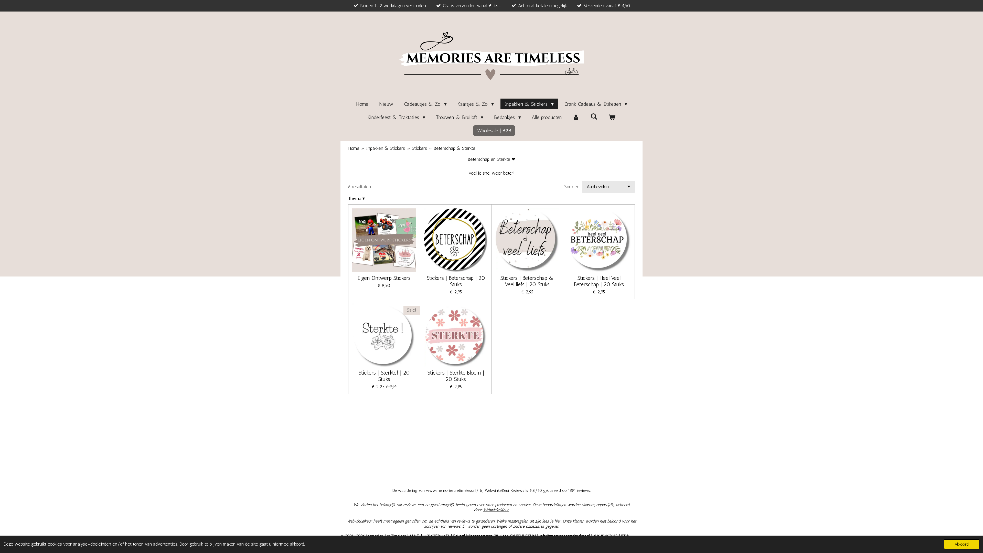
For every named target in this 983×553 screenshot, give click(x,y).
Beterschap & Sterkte (454, 148)
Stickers (419, 148)
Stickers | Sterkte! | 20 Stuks (384, 375)
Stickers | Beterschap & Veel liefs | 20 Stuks (527, 281)
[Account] (576, 117)
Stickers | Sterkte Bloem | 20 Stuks (455, 375)
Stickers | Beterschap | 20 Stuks (455, 281)
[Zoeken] (594, 116)
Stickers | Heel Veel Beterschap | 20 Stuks (599, 281)
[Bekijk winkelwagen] (611, 117)
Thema (356, 198)
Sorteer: (572, 186)
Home (353, 148)
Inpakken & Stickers (385, 148)
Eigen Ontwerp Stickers (384, 278)
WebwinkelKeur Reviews (504, 490)
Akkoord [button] (962, 544)
